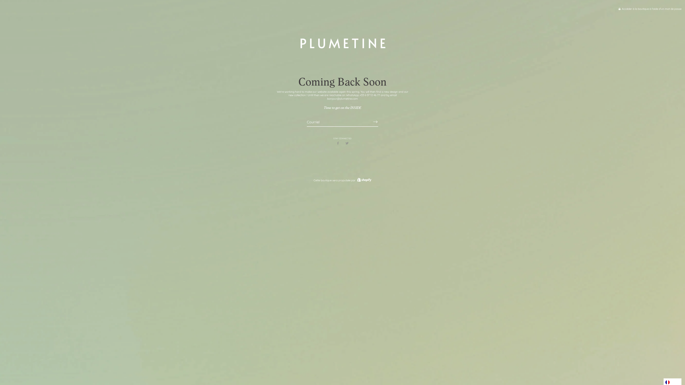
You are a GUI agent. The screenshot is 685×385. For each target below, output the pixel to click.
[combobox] (672, 381)
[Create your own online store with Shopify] (363, 180)
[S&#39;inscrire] (375, 122)
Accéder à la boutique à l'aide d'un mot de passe (651, 9)
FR (672, 382)
